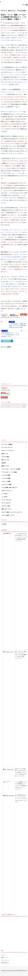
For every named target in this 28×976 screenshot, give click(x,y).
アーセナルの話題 (6, 475)
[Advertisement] (14, 423)
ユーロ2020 (4, 493)
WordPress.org (5, 962)
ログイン (3, 955)
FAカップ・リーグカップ (8, 450)
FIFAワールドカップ (7, 490)
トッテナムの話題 (6, 478)
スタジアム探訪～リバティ (8, 515)
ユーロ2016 (4, 496)
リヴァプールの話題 (6, 484)
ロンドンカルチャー (6, 503)
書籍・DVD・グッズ (6, 509)
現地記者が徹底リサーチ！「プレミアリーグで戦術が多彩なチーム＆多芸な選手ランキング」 (10, 333)
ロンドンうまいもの (6, 499)
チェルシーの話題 (6, 481)
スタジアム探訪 (5, 456)
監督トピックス (5, 466)
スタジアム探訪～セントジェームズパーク (12, 512)
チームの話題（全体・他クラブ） (10, 487)
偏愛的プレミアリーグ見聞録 (15, 9)
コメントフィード (5, 960)
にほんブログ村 (5, 317)
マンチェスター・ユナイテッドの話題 (11, 469)
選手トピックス (5, 459)
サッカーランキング (15, 317)
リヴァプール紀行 (6, 506)
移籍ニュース (5, 453)
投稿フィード (4, 957)
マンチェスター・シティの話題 (9, 472)
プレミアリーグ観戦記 (7, 444)
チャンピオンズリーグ (7, 447)
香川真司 (4, 462)
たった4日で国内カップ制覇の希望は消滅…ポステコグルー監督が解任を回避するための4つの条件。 (17, 324)
